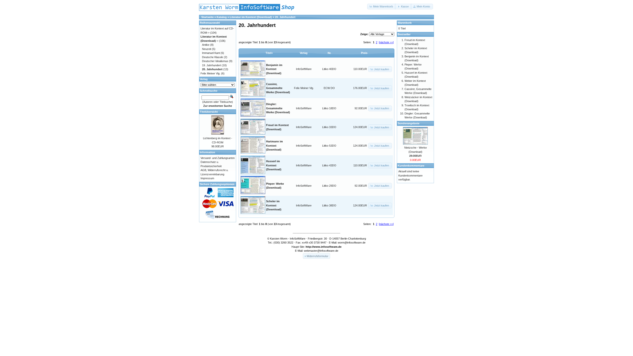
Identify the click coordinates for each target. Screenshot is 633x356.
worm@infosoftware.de (351, 242)
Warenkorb (405, 22)
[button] (381, 6)
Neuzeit (206, 48)
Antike (205, 44)
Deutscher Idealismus (215, 61)
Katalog (222, 17)
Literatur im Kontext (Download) (251, 17)
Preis (364, 52)
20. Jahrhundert (285, 17)
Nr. (329, 52)
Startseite (207, 17)
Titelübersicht (209, 111)
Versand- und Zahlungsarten (218, 157)
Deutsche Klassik (212, 57)
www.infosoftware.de (327, 246)
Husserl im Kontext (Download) (273, 165)
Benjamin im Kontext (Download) (274, 69)
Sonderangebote (408, 123)
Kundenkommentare (411, 165)
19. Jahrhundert (211, 65)
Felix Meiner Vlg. (304, 88)
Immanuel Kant (211, 52)
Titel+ (269, 52)
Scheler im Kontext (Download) (273, 205)
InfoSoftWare (304, 68)
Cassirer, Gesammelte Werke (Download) (278, 88)
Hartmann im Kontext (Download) (274, 145)
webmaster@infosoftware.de (321, 250)
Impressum (207, 178)
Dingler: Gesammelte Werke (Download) (278, 108)
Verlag (304, 52)
